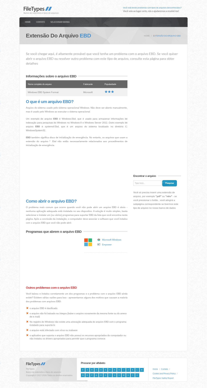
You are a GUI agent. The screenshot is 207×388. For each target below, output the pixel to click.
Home (28, 22)
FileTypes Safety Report (163, 378)
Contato (40, 22)
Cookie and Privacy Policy (164, 373)
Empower (107, 244)
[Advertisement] (76, 173)
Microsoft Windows (111, 239)
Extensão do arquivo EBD (167, 36)
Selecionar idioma (60, 22)
